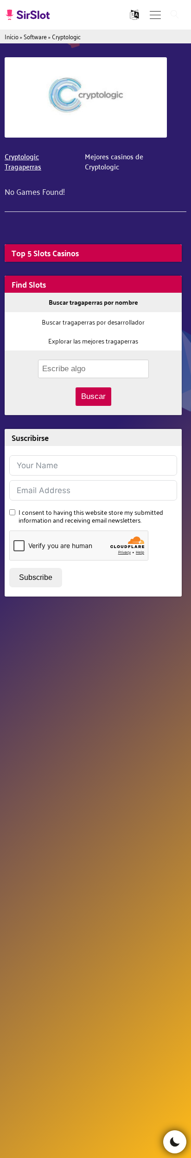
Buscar (93, 396)
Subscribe (35, 577)
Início (12, 36)
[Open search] (175, 15)
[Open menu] (155, 15)
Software (35, 36)
